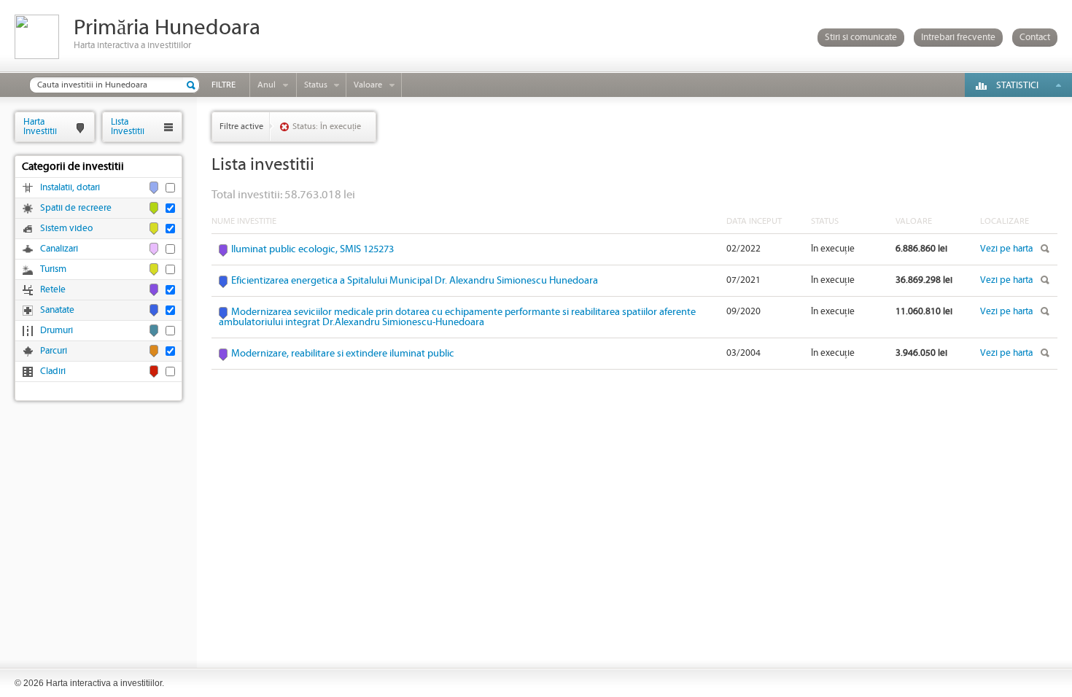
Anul (266, 85)
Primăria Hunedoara (167, 28)
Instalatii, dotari (70, 187)
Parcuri (53, 351)
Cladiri (53, 371)
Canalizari (59, 249)
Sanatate (57, 310)
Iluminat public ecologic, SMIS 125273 (312, 249)
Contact (1034, 37)
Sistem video (66, 228)
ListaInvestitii (127, 126)
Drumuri (56, 330)
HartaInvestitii (40, 126)
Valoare (368, 85)
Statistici (1017, 85)
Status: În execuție (326, 126)
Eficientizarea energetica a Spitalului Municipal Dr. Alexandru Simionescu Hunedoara (414, 281)
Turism (53, 269)
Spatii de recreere (76, 208)
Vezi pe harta (1006, 249)
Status (315, 85)
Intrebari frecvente (958, 37)
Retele (53, 289)
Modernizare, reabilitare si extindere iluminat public (342, 353)
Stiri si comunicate (861, 37)
